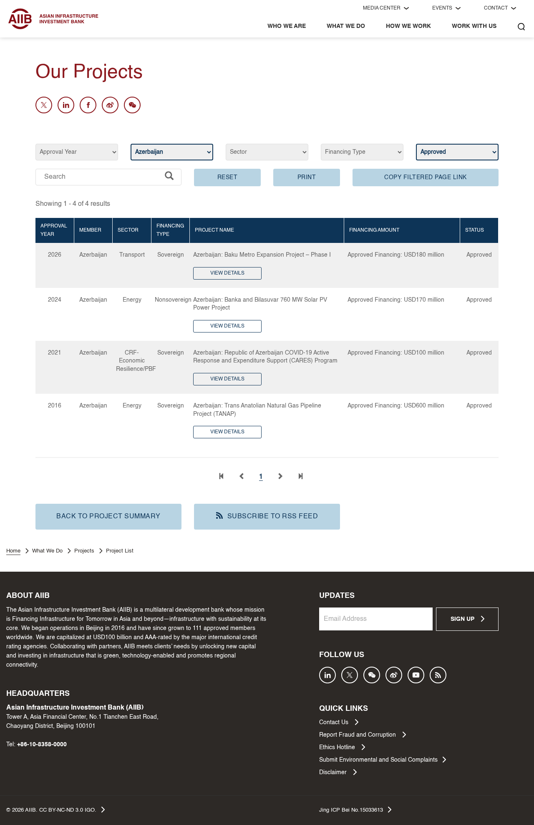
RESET (227, 177)
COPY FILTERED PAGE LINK (425, 177)
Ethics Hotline (338, 747)
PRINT (306, 177)
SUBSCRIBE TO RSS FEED (272, 516)
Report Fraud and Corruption (358, 735)
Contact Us (334, 722)
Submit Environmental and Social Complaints (378, 760)
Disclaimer (333, 772)
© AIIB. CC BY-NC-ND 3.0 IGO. (51, 810)
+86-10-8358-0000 (42, 745)
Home (13, 551)
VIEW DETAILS (227, 273)
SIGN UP (463, 619)
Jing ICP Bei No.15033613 (351, 810)
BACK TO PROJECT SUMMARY (108, 516)
